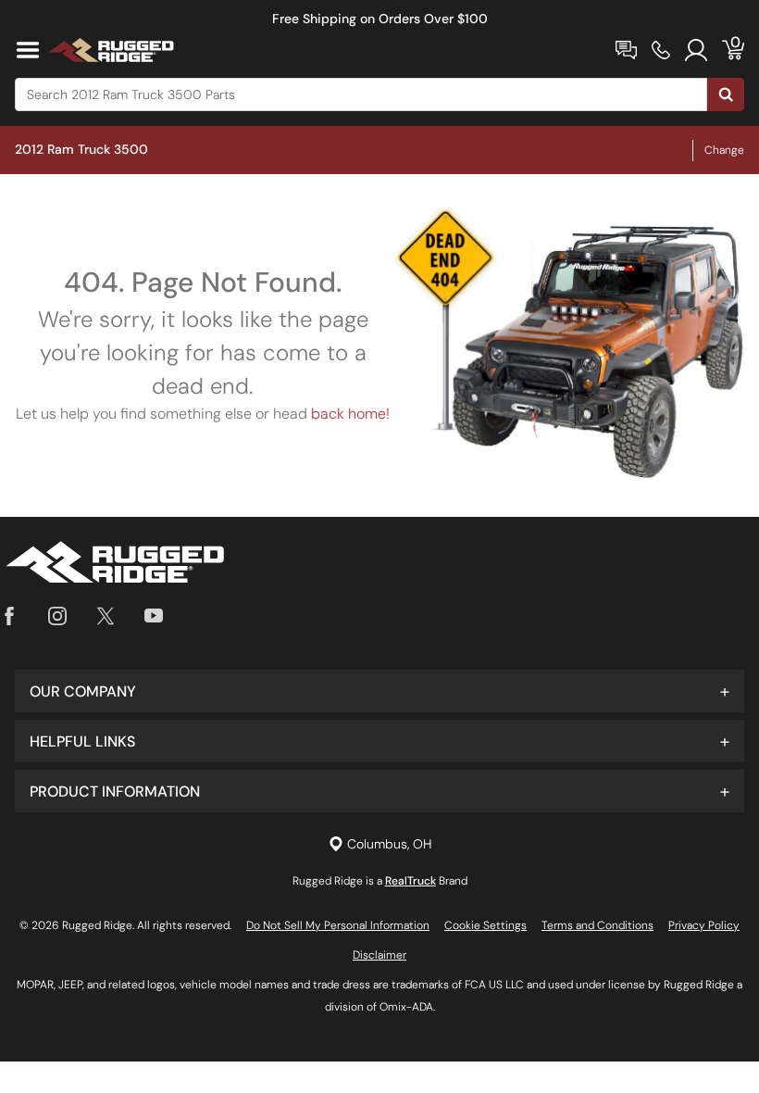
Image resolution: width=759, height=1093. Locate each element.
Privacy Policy (704, 925)
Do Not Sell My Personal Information (337, 925)
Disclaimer (379, 955)
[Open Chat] (626, 50)
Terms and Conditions (597, 925)
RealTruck (410, 880)
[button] (379, 691)
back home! (350, 413)
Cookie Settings (485, 925)
